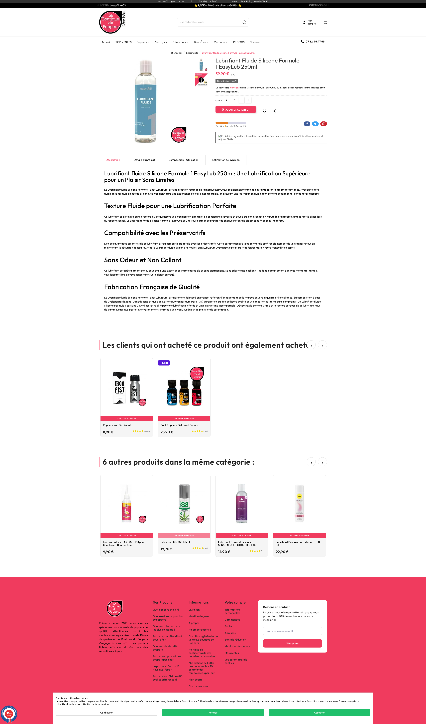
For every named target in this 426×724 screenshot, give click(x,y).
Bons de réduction (235, 639)
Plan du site (196, 679)
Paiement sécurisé (200, 629)
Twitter (315, 123)
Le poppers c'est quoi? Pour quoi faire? (166, 668)
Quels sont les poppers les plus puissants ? (166, 628)
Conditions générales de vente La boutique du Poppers (203, 640)
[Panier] (325, 22)
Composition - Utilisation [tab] (184, 159)
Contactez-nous (198, 686)
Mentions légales (199, 616)
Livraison (194, 609)
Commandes (232, 619)
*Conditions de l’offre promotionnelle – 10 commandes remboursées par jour (202, 668)
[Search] (244, 22)
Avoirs (228, 626)
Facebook (307, 123)
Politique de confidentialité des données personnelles (202, 653)
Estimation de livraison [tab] (226, 159)
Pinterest (323, 123)
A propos (194, 623)
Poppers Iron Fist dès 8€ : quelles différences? (168, 678)
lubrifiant (234, 87)
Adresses (230, 633)
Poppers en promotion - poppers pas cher (167, 658)
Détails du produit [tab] (144, 159)
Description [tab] (113, 159)
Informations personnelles (232, 611)
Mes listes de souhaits (237, 646)
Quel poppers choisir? (166, 609)
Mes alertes (232, 653)
